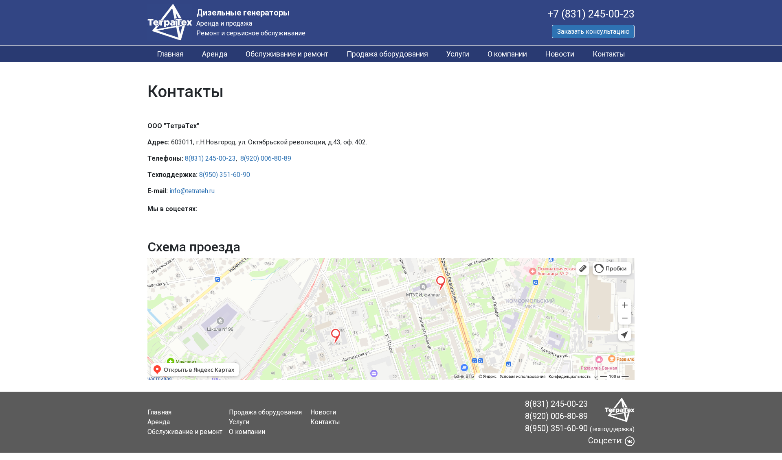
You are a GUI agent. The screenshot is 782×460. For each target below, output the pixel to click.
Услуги (457, 54)
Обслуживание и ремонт (287, 54)
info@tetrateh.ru (192, 191)
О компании (507, 54)
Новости (559, 54)
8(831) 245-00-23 (210, 158)
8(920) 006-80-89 (265, 158)
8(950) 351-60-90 (224, 175)
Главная (170, 54)
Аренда (214, 54)
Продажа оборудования (387, 54)
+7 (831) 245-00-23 (591, 14)
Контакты (609, 54)
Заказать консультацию (593, 31)
